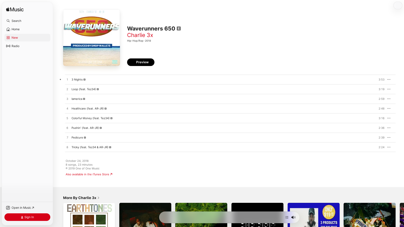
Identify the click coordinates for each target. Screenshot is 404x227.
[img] (15, 9)
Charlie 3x (140, 35)
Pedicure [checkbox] (77, 137)
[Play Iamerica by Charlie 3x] (67, 99)
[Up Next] (286, 217)
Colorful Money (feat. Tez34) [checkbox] (91, 118)
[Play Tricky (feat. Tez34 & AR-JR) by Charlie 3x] (67, 147)
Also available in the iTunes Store (87, 174)
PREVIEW (379, 79)
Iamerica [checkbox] (77, 98)
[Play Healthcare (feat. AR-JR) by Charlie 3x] (67, 109)
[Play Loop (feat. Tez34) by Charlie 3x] (67, 89)
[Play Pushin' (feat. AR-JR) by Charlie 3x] (67, 128)
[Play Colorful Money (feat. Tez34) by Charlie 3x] (67, 118)
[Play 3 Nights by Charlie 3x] (67, 80)
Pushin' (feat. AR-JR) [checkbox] (85, 127)
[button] (27, 20)
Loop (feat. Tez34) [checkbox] (84, 89)
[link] (81, 197)
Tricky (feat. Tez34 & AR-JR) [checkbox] (90, 147)
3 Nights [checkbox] (77, 79)
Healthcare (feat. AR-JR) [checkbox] (88, 108)
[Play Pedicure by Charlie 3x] (67, 138)
